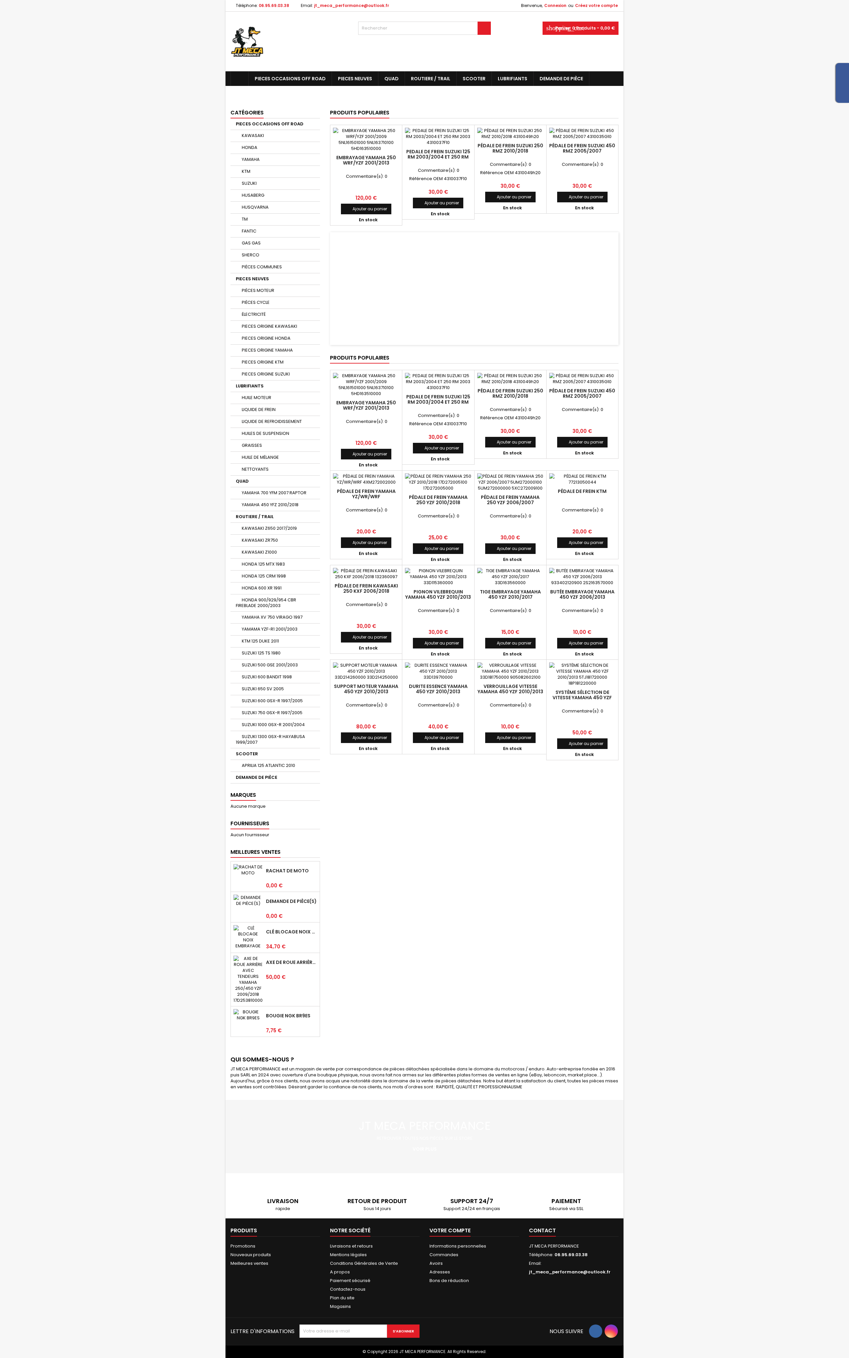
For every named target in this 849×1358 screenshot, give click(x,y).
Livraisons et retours (351, 1246)
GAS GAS (251, 243)
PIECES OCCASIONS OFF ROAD (290, 78)
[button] (351, 288)
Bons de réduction (449, 1280)
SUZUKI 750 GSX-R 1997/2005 (272, 713)
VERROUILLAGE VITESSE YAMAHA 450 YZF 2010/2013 (510, 689)
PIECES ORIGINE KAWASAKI (269, 326)
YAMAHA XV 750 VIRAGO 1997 (272, 617)
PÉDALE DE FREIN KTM (582, 491)
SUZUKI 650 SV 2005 (263, 689)
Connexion (555, 5)
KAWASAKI (253, 135)
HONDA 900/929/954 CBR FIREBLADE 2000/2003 (266, 603)
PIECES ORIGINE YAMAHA (267, 350)
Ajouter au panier (366, 209)
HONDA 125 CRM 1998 (264, 576)
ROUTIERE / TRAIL (430, 78)
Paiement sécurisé (350, 1280)
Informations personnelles (457, 1246)
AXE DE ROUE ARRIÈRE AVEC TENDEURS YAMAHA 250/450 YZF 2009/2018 (291, 962)
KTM (246, 171)
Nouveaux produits (250, 1255)
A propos (340, 1272)
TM (245, 219)
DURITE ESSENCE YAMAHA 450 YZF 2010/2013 (438, 689)
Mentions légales (348, 1255)
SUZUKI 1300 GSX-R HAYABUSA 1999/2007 (270, 739)
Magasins (340, 1306)
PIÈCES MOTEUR (258, 290)
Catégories (247, 112)
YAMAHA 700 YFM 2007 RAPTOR (274, 493)
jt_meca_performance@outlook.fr (351, 5)
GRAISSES (252, 445)
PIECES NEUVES (355, 78)
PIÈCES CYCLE (256, 302)
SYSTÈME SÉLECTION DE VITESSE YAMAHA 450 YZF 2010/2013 (582, 697)
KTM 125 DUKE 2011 (260, 641)
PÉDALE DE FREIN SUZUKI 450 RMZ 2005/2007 (582, 148)
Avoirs (436, 1263)
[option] (474, 288)
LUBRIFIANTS (512, 78)
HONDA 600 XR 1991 (262, 588)
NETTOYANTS (255, 469)
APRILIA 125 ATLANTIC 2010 (268, 765)
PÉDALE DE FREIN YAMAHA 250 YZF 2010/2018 (438, 500)
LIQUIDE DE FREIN (259, 409)
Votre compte (450, 1230)
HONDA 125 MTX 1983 (263, 564)
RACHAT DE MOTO (287, 870)
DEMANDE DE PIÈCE (561, 78)
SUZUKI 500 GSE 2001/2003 (270, 665)
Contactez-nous (347, 1289)
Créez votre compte (596, 5)
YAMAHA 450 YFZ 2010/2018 (270, 505)
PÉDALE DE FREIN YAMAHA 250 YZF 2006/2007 (510, 500)
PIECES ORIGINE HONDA (266, 338)
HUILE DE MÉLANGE (260, 457)
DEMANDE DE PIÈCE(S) (291, 901)
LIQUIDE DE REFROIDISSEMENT (272, 421)
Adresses (439, 1272)
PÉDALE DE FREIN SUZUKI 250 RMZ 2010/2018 (510, 148)
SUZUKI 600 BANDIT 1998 (267, 677)
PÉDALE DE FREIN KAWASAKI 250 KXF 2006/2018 (366, 588)
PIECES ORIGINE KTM (263, 362)
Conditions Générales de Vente (364, 1263)
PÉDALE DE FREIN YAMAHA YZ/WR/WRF (366, 494)
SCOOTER (474, 78)
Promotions (242, 1246)
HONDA (249, 147)
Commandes (443, 1255)
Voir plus (425, 1149)
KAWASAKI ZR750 (260, 540)
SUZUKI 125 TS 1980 (261, 653)
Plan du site (342, 1298)
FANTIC (249, 231)
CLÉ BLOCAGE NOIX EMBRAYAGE (291, 931)
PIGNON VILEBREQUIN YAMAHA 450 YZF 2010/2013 (438, 594)
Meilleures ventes (249, 1263)
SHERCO (250, 255)
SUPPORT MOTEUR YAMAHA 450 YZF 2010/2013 (366, 689)
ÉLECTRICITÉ (254, 314)
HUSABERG (253, 195)
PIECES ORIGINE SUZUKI (266, 374)
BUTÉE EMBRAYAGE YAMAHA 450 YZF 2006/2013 (582, 594)
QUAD (391, 78)
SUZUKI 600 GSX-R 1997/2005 (272, 701)
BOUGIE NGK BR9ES (288, 1015)
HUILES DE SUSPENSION (265, 433)
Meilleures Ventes (255, 852)
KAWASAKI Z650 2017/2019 (269, 528)
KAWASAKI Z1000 (259, 552)
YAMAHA (251, 159)
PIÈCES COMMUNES (262, 267)
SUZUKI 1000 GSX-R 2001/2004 (273, 724)
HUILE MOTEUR (256, 397)
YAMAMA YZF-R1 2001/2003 (269, 629)
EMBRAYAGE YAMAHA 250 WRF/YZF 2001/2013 (366, 160)
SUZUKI (249, 183)
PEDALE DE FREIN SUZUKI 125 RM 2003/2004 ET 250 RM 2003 (438, 157)
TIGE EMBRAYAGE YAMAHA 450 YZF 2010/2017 (510, 594)
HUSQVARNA (255, 207)
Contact (542, 1230)
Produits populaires (359, 112)
